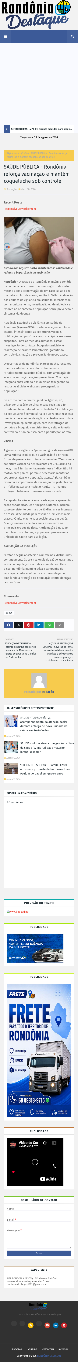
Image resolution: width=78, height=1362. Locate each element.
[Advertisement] (39, 84)
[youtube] (47, 1325)
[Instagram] (14, 1323)
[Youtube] (22, 1323)
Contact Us (48, 1349)
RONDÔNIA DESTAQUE (49, 1355)
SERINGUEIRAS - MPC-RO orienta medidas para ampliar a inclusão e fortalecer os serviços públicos (41, 130)
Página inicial (13, 153)
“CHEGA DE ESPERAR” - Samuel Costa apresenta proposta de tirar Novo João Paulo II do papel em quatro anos (45, 769)
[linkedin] (55, 1325)
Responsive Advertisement (20, 209)
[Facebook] (39, 1323)
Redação (12, 189)
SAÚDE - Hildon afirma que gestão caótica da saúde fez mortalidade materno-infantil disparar (47, 748)
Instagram (17, 1349)
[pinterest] (64, 1325)
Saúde (25, 153)
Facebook (63, 1349)
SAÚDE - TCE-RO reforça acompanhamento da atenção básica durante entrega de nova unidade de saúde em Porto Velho (44, 724)
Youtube (32, 1349)
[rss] (31, 1325)
